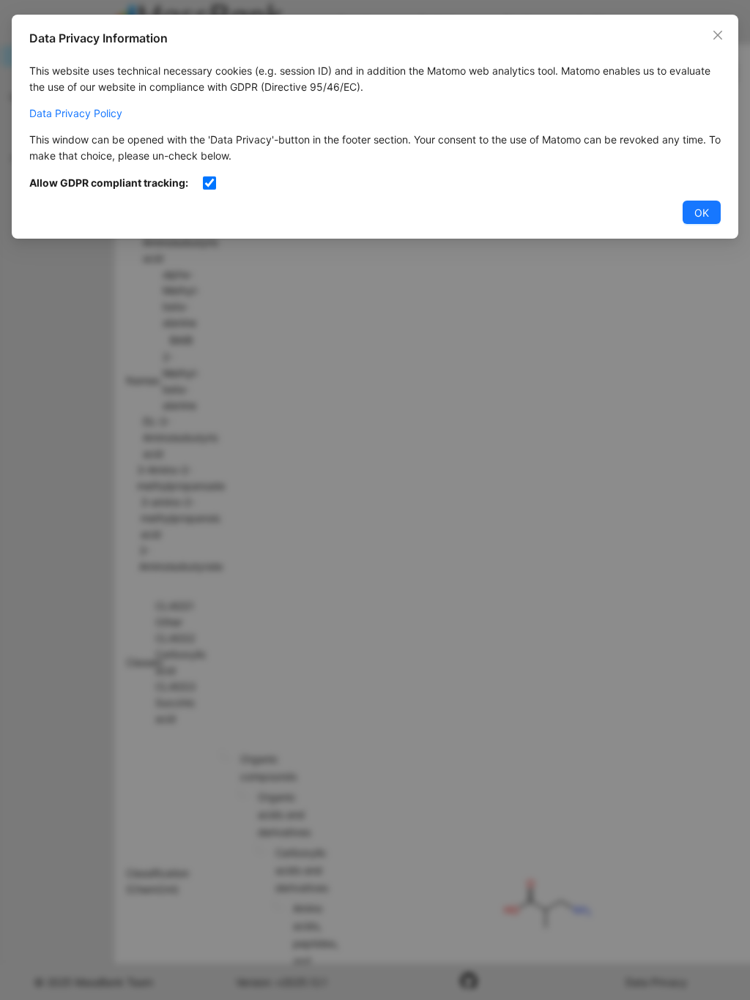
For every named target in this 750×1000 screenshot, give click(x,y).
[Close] (717, 35)
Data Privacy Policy (75, 113)
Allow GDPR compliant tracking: (108, 182)
